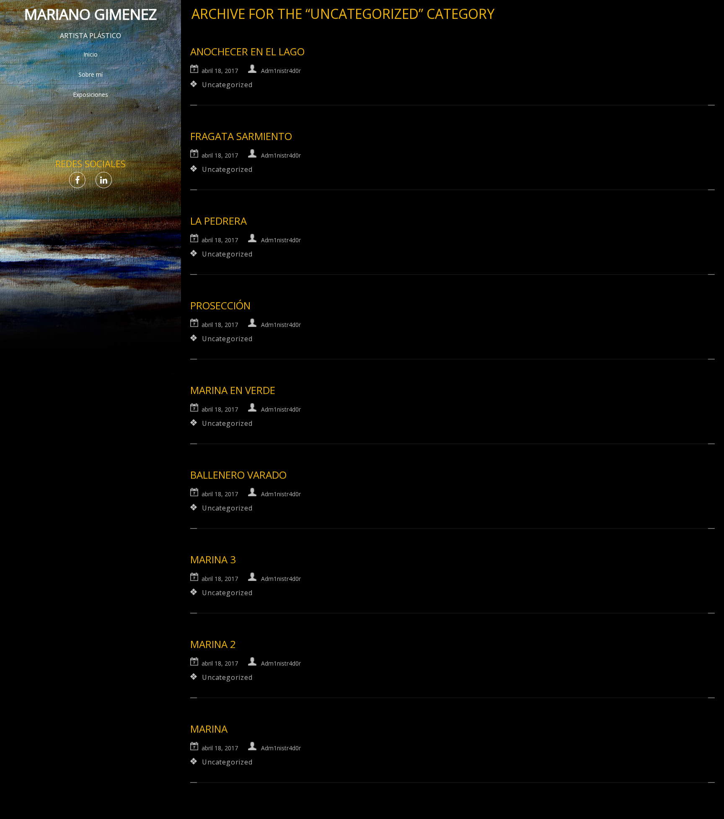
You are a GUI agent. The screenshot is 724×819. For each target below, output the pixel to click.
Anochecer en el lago (247, 51)
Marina (209, 729)
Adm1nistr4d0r (281, 71)
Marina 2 (213, 644)
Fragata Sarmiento (241, 136)
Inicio (90, 54)
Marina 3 (213, 559)
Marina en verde (232, 390)
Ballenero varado (238, 475)
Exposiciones (90, 94)
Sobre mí (90, 74)
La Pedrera (218, 221)
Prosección (220, 305)
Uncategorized (227, 84)
